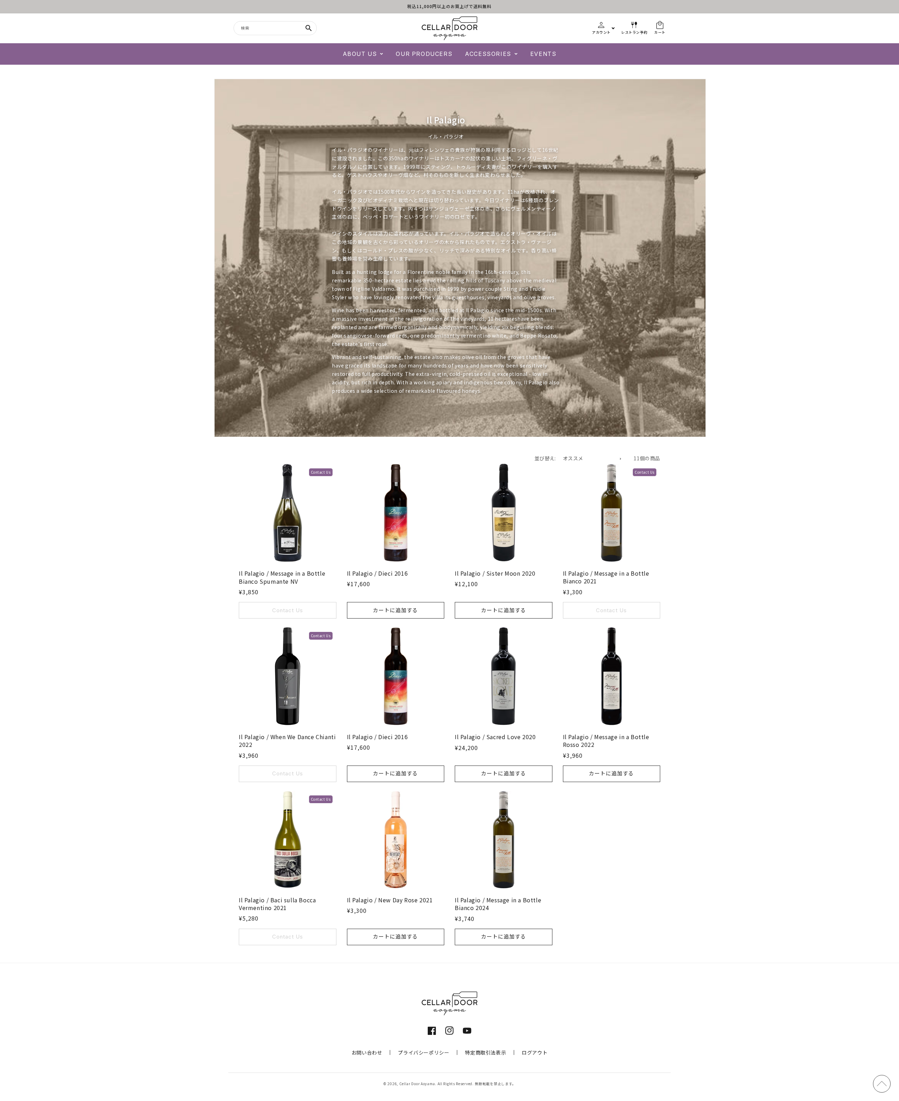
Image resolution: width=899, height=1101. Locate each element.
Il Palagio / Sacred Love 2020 (495, 737)
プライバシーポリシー (423, 1052)
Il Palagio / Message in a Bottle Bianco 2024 (498, 904)
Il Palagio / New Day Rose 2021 (390, 900)
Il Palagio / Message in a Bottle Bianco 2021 (606, 577)
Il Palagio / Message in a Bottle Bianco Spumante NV (282, 577)
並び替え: (545, 458)
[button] (363, 54)
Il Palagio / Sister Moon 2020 (495, 573)
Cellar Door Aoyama (417, 1083)
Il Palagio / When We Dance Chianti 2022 (287, 741)
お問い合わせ (367, 1052)
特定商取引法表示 (485, 1052)
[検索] (308, 28)
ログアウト (534, 1052)
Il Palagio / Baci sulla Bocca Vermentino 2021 (277, 904)
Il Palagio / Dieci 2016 (377, 573)
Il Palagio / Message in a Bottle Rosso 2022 (606, 741)
